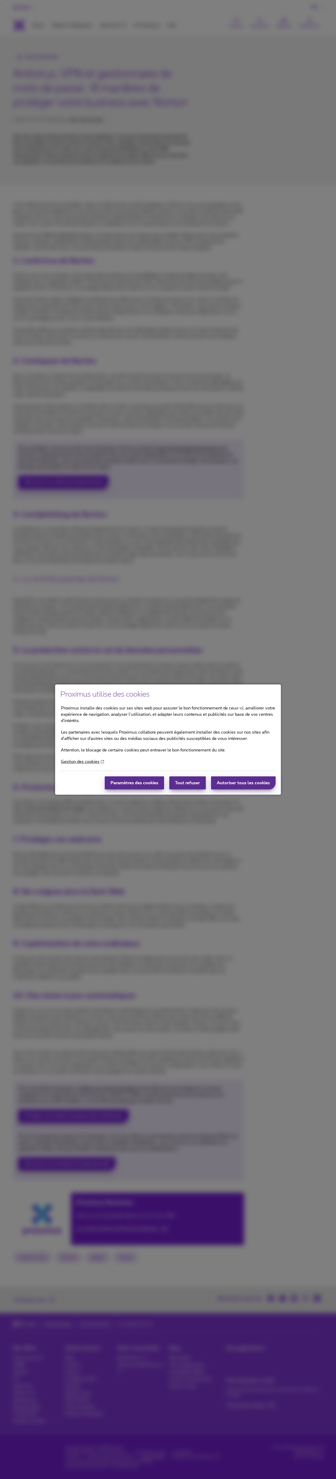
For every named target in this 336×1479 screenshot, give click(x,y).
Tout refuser (187, 783)
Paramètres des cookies (134, 783)
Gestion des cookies (80, 762)
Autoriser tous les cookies (243, 783)
